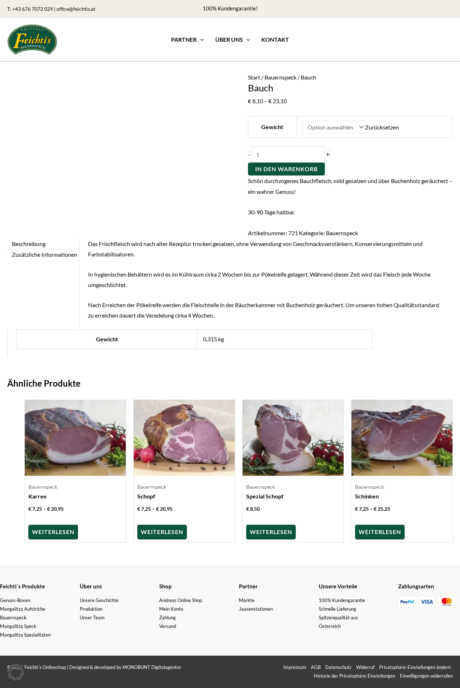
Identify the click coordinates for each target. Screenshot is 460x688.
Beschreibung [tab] (29, 243)
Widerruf (365, 667)
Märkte (246, 600)
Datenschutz (338, 667)
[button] (200, 39)
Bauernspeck (280, 77)
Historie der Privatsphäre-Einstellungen (354, 676)
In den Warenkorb (286, 168)
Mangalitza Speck (18, 626)
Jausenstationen (256, 609)
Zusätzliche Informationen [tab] (44, 254)
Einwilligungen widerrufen (426, 676)
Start (254, 77)
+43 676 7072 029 (32, 9)
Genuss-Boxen (15, 600)
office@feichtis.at (75, 9)
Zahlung (167, 617)
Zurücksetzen (382, 127)
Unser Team (92, 617)
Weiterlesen (53, 531)
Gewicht (272, 126)
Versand (167, 626)
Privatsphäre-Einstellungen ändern (415, 667)
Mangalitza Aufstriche (22, 609)
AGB (316, 667)
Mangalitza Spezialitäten (25, 635)
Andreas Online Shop (180, 600)
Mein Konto (171, 609)
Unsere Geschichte (99, 600)
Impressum (294, 667)
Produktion (91, 609)
